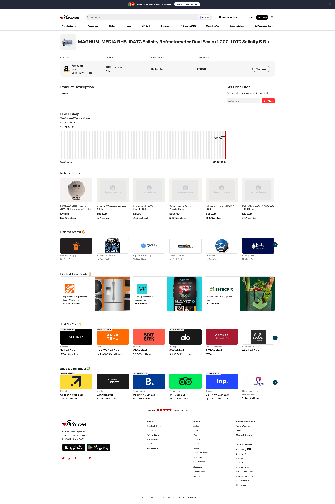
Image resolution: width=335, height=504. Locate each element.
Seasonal (197, 467)
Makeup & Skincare (244, 434)
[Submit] (88, 18)
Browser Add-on (243, 467)
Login (251, 17)
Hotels (128, 26)
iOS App (239, 458)
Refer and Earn (153, 434)
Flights (112, 26)
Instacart (197, 439)
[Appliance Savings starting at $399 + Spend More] (95, 294)
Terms (161, 497)
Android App (241, 462)
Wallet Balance (153, 439)
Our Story (151, 443)
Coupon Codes (153, 430)
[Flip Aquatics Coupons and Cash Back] (258, 249)
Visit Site (261, 69)
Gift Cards (146, 26)
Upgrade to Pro (212, 26)
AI (205, 17)
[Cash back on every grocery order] (240, 294)
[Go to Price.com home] (69, 17)
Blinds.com (197, 457)
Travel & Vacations (243, 426)
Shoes (238, 430)
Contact (142, 497)
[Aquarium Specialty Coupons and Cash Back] (149, 249)
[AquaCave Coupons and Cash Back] (222, 249)
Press (171, 497)
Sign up (261, 17)
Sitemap (192, 497)
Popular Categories (245, 421)
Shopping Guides (237, 26)
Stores (196, 421)
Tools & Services (244, 444)
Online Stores (70, 26)
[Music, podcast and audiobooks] (167, 294)
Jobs (152, 497)
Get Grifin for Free (243, 480)
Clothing (239, 439)
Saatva (196, 426)
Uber (195, 434)
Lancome (197, 430)
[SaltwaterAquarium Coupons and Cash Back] (113, 249)
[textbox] (272, 17)
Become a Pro (242, 453)
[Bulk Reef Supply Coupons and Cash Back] (76, 249)
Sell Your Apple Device (264, 26)
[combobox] (148, 17)
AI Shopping (186, 26)
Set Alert (268, 101)
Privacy (181, 497)
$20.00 (201, 69)
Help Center (241, 485)
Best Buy (197, 443)
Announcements (154, 448)
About (150, 421)
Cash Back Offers (154, 426)
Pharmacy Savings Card (245, 476)
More (65, 93)
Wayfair (196, 448)
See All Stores (199, 461)
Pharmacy (165, 26)
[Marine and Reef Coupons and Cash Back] (185, 249)
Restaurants (93, 26)
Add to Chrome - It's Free (187, 4)
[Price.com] (74, 429)
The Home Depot (200, 452)
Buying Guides (199, 471)
